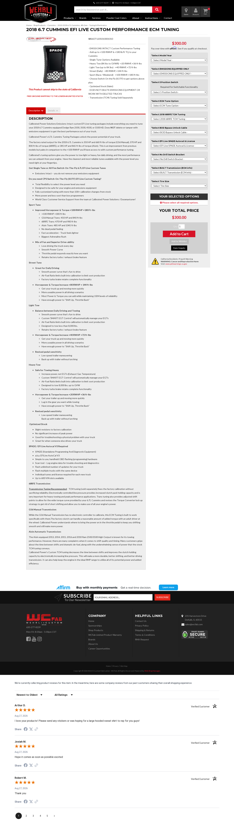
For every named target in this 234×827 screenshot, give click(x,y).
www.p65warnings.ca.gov (176, 264)
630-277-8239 (33, 627)
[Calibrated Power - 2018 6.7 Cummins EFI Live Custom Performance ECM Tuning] (41, 40)
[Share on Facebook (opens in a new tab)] (26, 729)
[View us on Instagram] (39, 639)
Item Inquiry (179, 248)
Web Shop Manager (152, 671)
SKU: (90, 38)
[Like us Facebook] (28, 639)
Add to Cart (179, 234)
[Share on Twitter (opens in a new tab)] (31, 729)
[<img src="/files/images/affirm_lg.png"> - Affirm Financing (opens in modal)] (117, 587)
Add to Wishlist (179, 241)
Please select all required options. (180, 202)
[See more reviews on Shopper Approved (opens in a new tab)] (36, 729)
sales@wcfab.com (194, 624)
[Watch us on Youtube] (34, 639)
